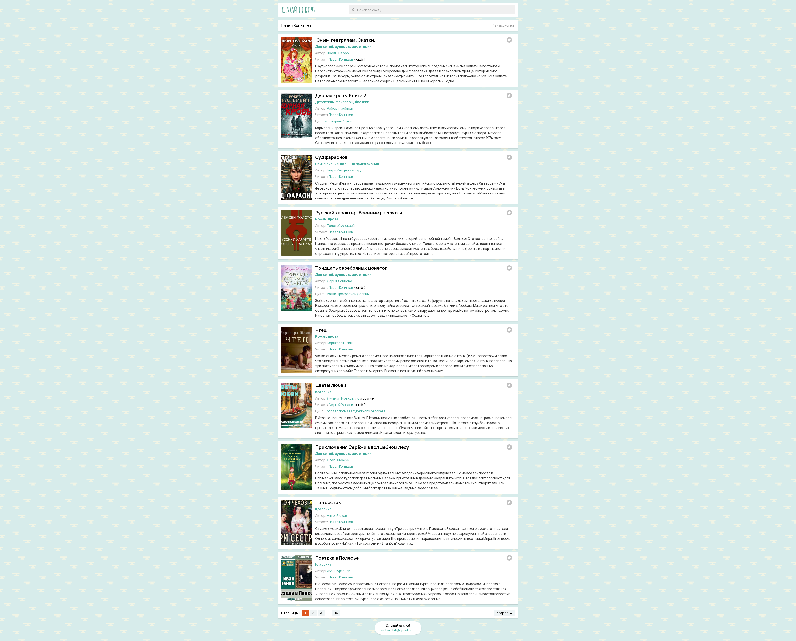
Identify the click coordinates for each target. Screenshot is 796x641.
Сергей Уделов (341, 404)
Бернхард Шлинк (340, 342)
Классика (323, 392)
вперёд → (504, 613)
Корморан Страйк (339, 121)
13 (336, 613)
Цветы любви (330, 385)
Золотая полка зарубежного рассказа (355, 411)
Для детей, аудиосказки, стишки (343, 46)
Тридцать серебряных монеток (351, 268)
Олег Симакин (338, 460)
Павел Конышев (341, 59)
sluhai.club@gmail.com (398, 630)
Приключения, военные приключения (347, 164)
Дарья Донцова (339, 281)
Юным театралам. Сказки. (345, 40)
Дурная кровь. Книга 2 (340, 95)
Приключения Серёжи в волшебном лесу (362, 447)
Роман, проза (326, 219)
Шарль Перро (338, 53)
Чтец (321, 330)
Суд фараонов (331, 157)
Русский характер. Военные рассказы (358, 213)
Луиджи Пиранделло (343, 398)
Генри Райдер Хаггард (344, 170)
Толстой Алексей (341, 225)
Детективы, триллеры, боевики (342, 102)
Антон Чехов (337, 515)
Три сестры (328, 502)
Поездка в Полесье (337, 558)
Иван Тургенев (338, 571)
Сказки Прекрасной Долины (347, 294)
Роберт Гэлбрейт (341, 108)
